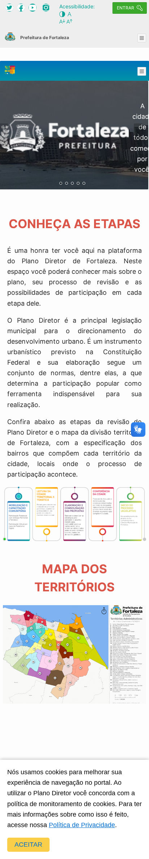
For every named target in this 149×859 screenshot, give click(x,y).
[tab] (60, 183)
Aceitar (28, 844)
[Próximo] (138, 135)
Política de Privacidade (82, 825)
